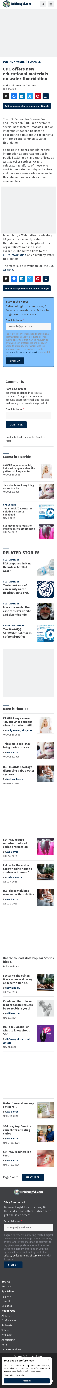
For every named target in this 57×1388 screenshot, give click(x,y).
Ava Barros (12, 752)
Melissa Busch (14, 779)
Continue (16, 424)
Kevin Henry (13, 987)
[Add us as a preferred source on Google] (46, 96)
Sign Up (15, 360)
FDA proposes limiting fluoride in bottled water (17, 567)
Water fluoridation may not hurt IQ (18, 1105)
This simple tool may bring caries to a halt (18, 487)
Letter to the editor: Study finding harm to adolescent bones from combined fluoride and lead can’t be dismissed (19, 869)
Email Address (15, 320)
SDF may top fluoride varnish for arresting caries (17, 1130)
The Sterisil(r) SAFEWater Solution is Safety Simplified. (17, 511)
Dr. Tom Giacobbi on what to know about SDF (16, 1030)
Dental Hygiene (13, 61)
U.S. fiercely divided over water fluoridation (18, 892)
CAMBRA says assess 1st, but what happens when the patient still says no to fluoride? (19, 468)
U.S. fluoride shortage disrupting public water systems (18, 770)
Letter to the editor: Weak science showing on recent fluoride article (18, 979)
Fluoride (34, 61)
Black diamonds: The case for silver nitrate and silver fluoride (17, 611)
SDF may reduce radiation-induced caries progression (19, 527)
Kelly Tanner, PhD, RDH (19, 730)
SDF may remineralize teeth (17, 1153)
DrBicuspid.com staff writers (19, 85)
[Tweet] (30, 96)
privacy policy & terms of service (22, 352)
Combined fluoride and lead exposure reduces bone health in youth (18, 1005)
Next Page (33, 1177)
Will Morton (13, 1013)
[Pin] (38, 96)
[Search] (43, 4)
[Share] (14, 96)
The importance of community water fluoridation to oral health (15, 589)
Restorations (11, 560)
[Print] (6, 96)
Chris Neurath (14, 877)
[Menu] (51, 4)
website (8, 270)
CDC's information (14, 255)
